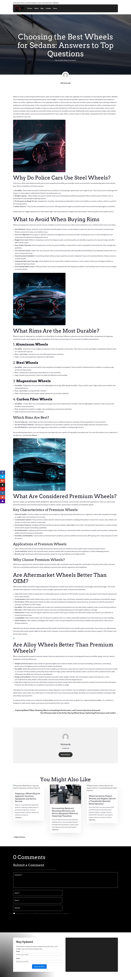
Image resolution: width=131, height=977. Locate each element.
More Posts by (65, 754)
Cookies (48, 8)
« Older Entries (19, 837)
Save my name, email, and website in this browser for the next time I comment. (42, 913)
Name (18, 951)
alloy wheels (48, 700)
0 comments (72, 60)
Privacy (29, 8)
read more (18, 817)
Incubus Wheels (31, 435)
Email (18, 958)
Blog (42, 8)
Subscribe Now (39, 966)
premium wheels (96, 700)
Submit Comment (113, 917)
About (36, 8)
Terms (55, 8)
